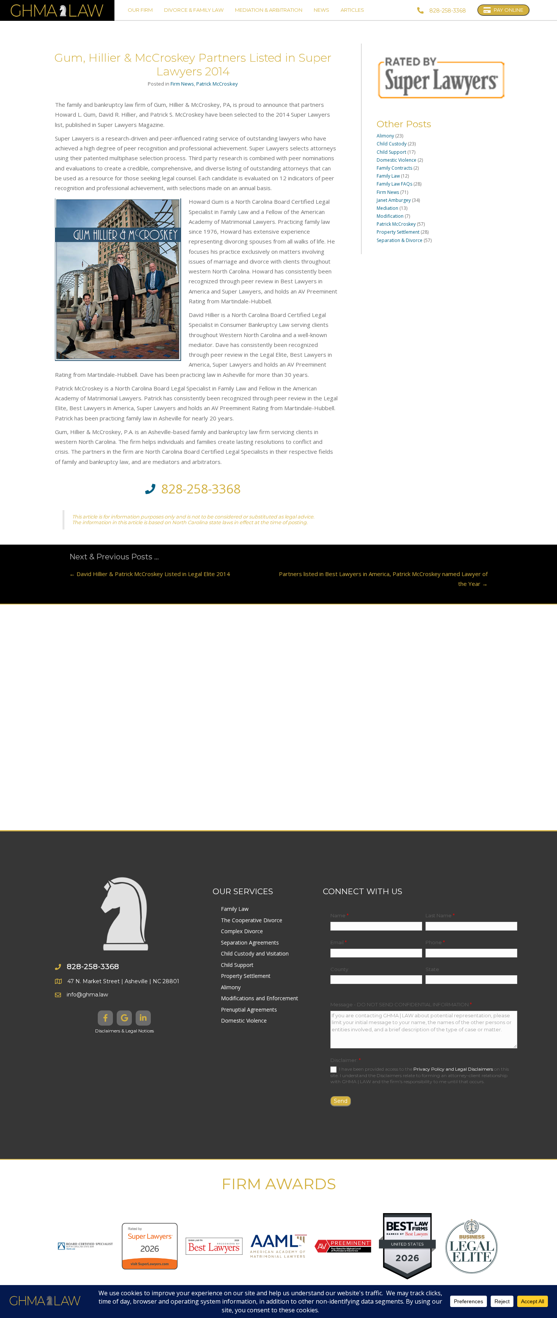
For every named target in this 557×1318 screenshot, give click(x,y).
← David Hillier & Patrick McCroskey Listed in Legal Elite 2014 (149, 574)
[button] (105, 1018)
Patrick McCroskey (217, 83)
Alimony (385, 136)
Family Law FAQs (394, 184)
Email (338, 942)
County (339, 969)
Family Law (388, 176)
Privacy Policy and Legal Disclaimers (453, 1069)
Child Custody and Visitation (255, 953)
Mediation (387, 208)
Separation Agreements (250, 942)
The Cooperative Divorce (251, 920)
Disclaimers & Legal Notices (124, 1031)
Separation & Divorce (399, 240)
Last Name (440, 915)
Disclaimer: (345, 1060)
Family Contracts (394, 168)
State (432, 969)
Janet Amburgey (394, 200)
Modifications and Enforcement (259, 998)
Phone (435, 942)
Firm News (182, 83)
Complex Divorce (242, 931)
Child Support (391, 152)
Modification (390, 216)
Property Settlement (398, 232)
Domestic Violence (396, 160)
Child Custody (392, 144)
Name (339, 915)
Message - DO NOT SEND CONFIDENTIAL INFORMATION (401, 1004)
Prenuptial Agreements (249, 1009)
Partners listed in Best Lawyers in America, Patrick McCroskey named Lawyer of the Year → (383, 578)
